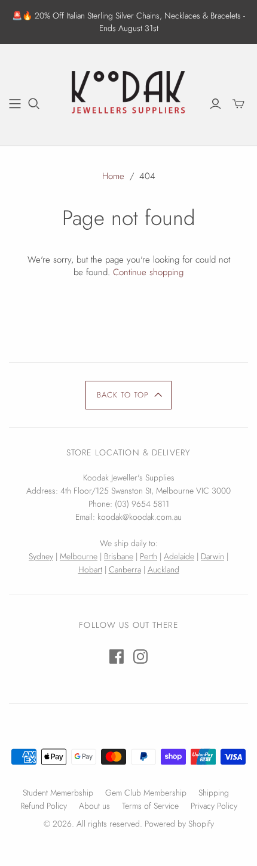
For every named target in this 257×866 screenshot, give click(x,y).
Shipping (213, 793)
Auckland (163, 569)
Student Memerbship (58, 793)
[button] (128, 395)
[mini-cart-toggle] (238, 103)
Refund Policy (43, 806)
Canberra (125, 569)
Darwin (212, 556)
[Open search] (34, 104)
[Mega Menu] (15, 104)
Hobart (90, 569)
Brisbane (118, 556)
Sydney (41, 556)
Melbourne (78, 556)
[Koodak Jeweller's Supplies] (128, 93)
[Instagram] (140, 656)
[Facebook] (116, 656)
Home (113, 176)
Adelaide (179, 556)
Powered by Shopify (179, 824)
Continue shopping (148, 272)
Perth (148, 556)
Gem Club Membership (145, 793)
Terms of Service (150, 806)
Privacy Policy (214, 806)
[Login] (215, 103)
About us (94, 806)
